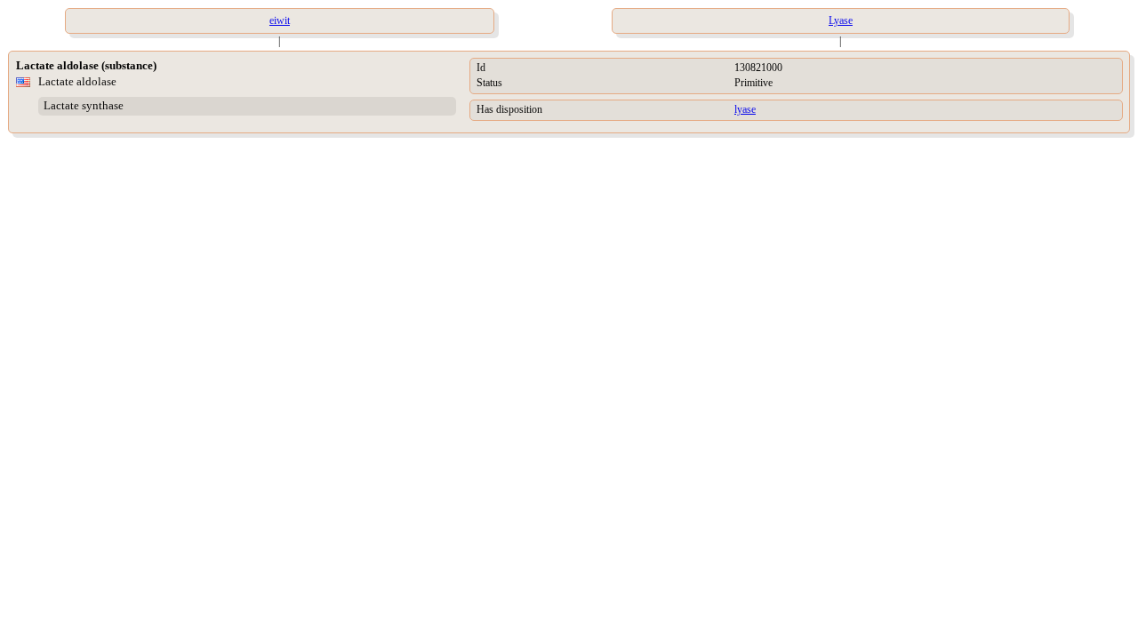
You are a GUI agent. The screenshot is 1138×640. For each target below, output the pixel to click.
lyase (745, 109)
